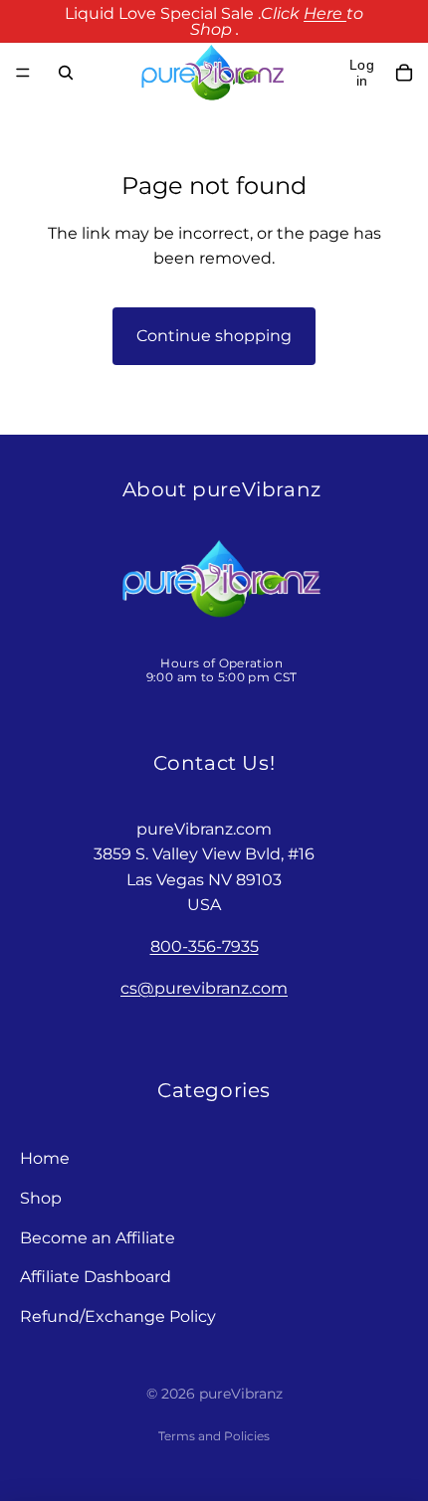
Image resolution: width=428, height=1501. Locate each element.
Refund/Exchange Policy (118, 1316)
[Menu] (23, 72)
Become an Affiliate (97, 1237)
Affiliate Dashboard (95, 1276)
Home (45, 1158)
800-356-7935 (204, 946)
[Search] (66, 72)
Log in (361, 73)
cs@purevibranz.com (204, 988)
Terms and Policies (214, 1435)
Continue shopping (214, 335)
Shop (41, 1198)
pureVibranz (241, 1394)
